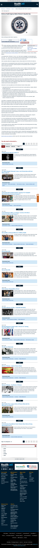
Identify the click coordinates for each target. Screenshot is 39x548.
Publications (3, 521)
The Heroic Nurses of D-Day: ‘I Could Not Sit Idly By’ (14, 307)
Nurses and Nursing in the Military (32, 47)
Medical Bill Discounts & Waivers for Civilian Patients (23, 493)
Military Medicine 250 (21, 318)
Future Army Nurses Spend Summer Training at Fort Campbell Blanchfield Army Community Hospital (16, 193)
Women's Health (22, 500)
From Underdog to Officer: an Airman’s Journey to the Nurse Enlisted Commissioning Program (16, 213)
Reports (2, 522)
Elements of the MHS (4, 474)
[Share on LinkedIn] (23, 40)
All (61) (3, 146)
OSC (24, 537)
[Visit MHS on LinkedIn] (3, 469)
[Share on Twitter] (22, 40)
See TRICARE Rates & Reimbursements (13, 518)
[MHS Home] (7, 467)
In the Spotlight (31, 477)
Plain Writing (34, 535)
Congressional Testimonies (3, 508)
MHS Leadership (3, 473)
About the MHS (4, 471)
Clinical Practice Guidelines (3, 505)
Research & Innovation (23, 497)
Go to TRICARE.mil (13, 505)
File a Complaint (12, 527)
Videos (5, 455)
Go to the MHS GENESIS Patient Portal (14, 509)
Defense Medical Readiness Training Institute (13, 480)
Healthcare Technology (23, 491)
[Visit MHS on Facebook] (5, 469)
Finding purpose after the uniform (10, 152)
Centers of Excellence (23, 489)
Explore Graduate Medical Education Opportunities (14, 526)
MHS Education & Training (21, 183)
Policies (2, 518)
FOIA (2, 535)
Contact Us (3, 483)
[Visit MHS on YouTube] (10, 469)
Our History (4, 318)
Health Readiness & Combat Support (22, 488)
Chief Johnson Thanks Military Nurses (10, 288)
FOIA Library (3, 511)
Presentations (3, 520)
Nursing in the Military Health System (31, 49)
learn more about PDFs (20, 545)
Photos (5, 451)
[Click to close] (37, 195)
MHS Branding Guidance (4, 481)
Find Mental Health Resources (13, 521)
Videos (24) (13, 146)
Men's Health (21, 499)
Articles (5, 448)
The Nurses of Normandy (7, 346)
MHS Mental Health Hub (23, 480)
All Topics (21, 474)
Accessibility (32, 533)
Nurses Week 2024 (6, 251)
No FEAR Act (18, 533)
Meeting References (4, 517)
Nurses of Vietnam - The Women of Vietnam (12, 384)
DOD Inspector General (9, 535)
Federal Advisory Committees (3, 478)
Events (5, 449)
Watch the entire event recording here (6, 135)
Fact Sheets (3, 510)
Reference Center (4, 503)
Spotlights (5, 453)
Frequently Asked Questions (3, 515)
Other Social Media (25, 42)
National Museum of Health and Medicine (14, 52)
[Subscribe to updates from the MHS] (12, 469)
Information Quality (18, 535)
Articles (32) (8, 146)
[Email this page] (25, 40)
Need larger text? (6, 11)
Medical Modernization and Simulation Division (13, 489)
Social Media (30, 479)
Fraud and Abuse (25, 533)
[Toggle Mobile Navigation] (1, 4)
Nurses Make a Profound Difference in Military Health (14, 232)
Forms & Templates (4, 513)
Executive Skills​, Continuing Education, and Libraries (13, 483)
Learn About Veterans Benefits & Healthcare (13, 516)
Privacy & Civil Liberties (23, 496)
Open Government (26, 535)
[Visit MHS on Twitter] (8, 469)
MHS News (31, 471)
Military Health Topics (22, 472)
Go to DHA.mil (4, 183)
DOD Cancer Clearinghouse (22, 476)
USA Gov (13, 537)
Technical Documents (4, 524)
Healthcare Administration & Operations (23, 485)
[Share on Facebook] (20, 40)
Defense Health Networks (12, 183)
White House (19, 537)
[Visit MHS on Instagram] (1, 469)
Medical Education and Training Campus (13, 487)
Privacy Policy (11, 533)
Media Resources (31, 480)
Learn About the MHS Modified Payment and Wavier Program (13, 512)
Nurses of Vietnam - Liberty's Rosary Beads (12, 365)
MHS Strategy (3, 476)
